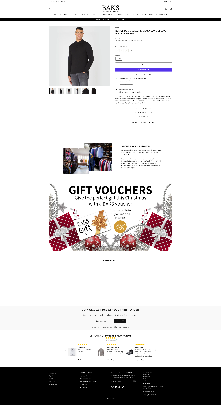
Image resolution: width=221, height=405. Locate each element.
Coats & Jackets (108, 14)
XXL (131, 51)
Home (56, 14)
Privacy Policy (53, 381)
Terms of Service (53, 384)
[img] (110, 338)
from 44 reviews (109, 340)
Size (120, 46)
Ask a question (143, 116)
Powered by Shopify (110, 398)
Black (119, 59)
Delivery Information (143, 112)
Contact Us (61, 1)
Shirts (76, 14)
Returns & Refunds (143, 108)
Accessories (150, 14)
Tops (84, 14)
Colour (118, 55)
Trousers (94, 14)
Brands (162, 14)
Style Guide (52, 376)
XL (126, 51)
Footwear (137, 14)
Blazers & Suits (123, 14)
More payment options (143, 74)
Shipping (126, 40)
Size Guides (83, 384)
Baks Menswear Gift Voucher (88, 381)
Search (51, 378)
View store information (126, 84)
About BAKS (52, 373)
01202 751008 (53, 1)
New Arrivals (65, 14)
